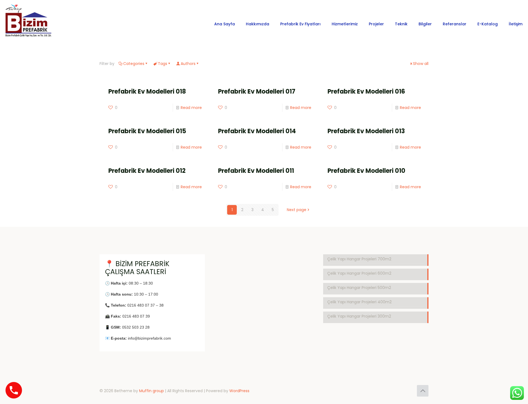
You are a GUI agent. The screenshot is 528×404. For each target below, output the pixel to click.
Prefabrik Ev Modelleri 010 (366, 170)
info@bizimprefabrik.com (149, 338)
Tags (162, 63)
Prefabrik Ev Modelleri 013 (366, 131)
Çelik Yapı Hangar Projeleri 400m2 (359, 302)
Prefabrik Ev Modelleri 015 (147, 131)
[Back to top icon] (422, 391)
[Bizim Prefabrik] (29, 24)
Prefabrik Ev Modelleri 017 (256, 91)
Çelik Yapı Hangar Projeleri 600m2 (359, 273)
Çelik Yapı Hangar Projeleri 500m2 (359, 287)
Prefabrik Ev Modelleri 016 (366, 91)
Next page (296, 209)
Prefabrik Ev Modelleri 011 (256, 170)
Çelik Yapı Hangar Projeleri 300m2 (359, 316)
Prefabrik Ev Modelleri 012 (147, 170)
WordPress (239, 391)
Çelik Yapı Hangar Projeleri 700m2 (359, 259)
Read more (191, 107)
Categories (133, 63)
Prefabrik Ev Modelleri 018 (147, 91)
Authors (188, 63)
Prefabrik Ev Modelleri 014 (257, 131)
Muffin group (151, 391)
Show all (420, 63)
